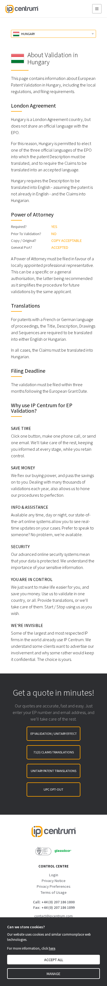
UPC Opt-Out (53, 789)
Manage (53, 973)
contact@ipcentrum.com (53, 916)
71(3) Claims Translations (53, 752)
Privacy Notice (54, 880)
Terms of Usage (54, 892)
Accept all (53, 959)
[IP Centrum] (21, 8)
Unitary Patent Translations (53, 771)
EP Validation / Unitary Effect (53, 733)
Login (53, 874)
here (52, 948)
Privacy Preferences (54, 886)
